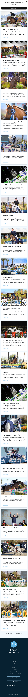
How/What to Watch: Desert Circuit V (12, 340)
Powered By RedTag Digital (14, 694)
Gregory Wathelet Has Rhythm (11, 60)
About (14, 667)
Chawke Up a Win (7, 154)
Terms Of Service (14, 671)
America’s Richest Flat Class (10, 91)
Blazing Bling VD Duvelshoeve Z (11, 403)
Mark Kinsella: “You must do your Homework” (11, 308)
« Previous (9, 633)
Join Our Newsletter (14, 681)
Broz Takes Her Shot (8, 215)
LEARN (14, 661)
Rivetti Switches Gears (8, 277)
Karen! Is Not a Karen (8, 466)
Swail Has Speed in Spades (9, 589)
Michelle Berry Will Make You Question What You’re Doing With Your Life (13, 434)
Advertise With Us (13, 677)
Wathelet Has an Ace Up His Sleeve (12, 246)
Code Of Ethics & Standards (14, 673)
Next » (20, 633)
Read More (5, 37)
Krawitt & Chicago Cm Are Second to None (14, 620)
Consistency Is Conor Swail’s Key (11, 29)
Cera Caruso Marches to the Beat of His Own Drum (13, 371)
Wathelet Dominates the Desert (11, 527)
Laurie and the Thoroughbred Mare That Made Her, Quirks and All (13, 122)
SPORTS (14, 657)
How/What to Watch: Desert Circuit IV (12, 497)
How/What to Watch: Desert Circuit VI (12, 184)
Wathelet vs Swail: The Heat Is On (11, 558)
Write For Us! (14, 669)
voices (14, 659)
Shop (14, 663)
